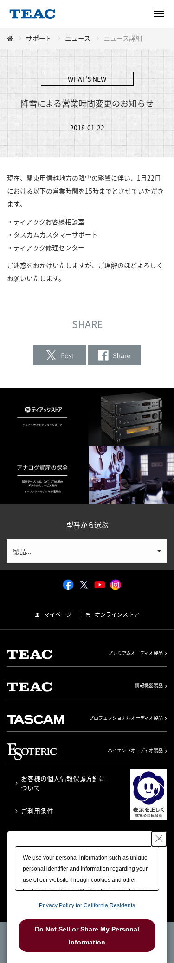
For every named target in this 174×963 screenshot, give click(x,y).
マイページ (58, 614)
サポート (39, 38)
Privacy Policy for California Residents (87, 905)
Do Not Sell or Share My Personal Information (87, 935)
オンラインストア (117, 614)
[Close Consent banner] (159, 838)
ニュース (77, 38)
